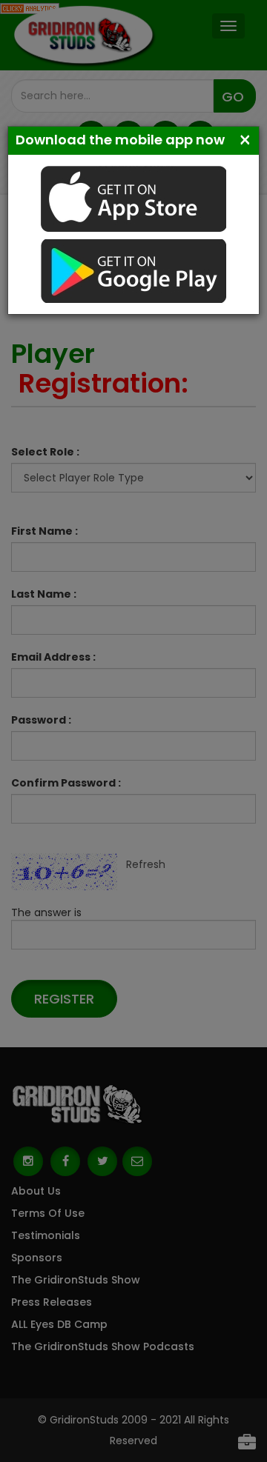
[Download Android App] (133, 270)
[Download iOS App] (133, 197)
